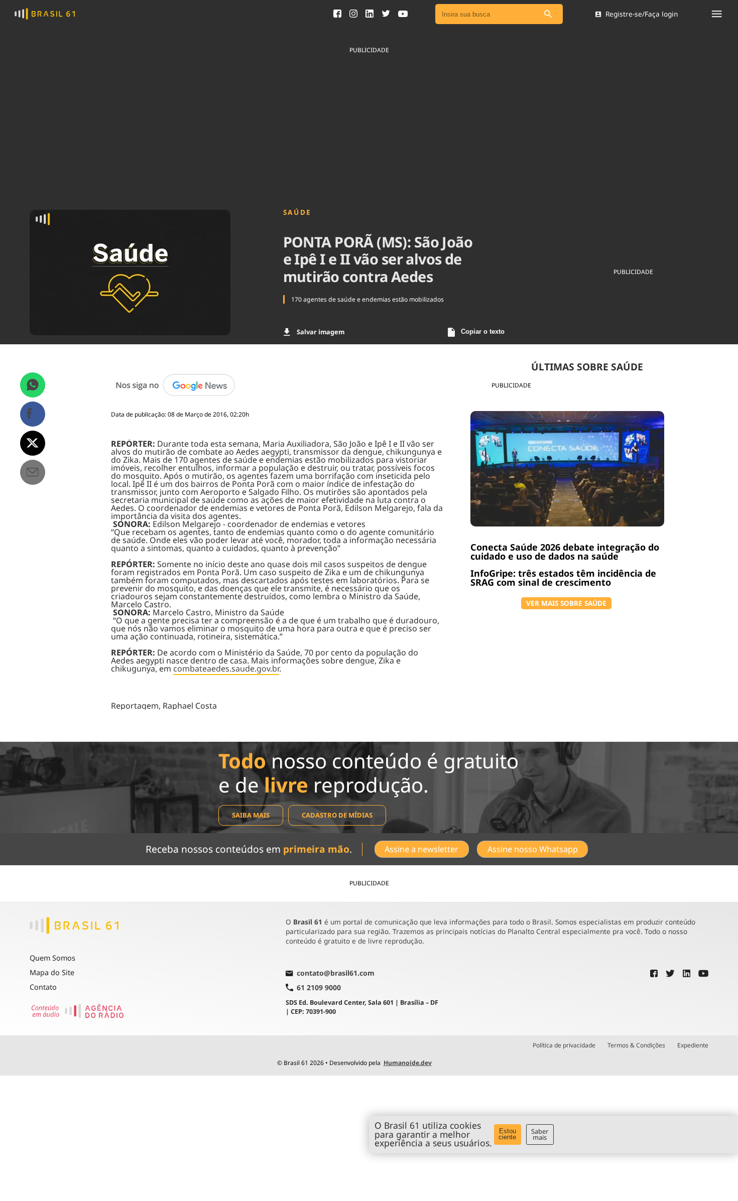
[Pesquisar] (547, 14)
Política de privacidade (564, 1045)
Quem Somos (52, 958)
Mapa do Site (52, 972)
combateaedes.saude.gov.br (226, 668)
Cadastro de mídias (337, 815)
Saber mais (539, 1134)
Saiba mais (251, 815)
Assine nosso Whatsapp (532, 849)
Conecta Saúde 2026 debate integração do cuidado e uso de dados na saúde (564, 552)
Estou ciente (507, 1134)
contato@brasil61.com (336, 974)
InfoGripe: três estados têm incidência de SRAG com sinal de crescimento (563, 578)
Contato (43, 987)
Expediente (692, 1045)
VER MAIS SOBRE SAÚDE (566, 603)
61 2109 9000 (319, 987)
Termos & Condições (636, 1045)
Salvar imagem (320, 331)
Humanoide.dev (408, 1062)
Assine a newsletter (421, 849)
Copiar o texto (483, 331)
